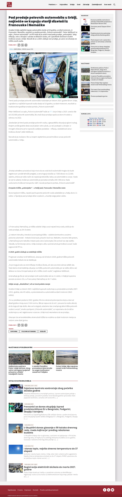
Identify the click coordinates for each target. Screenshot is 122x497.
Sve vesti (107, 4)
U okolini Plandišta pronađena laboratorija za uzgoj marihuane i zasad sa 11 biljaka (42, 369)
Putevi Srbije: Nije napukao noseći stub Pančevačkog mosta (67, 368)
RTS (51, 111)
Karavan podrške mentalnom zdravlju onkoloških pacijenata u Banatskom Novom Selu (101, 21)
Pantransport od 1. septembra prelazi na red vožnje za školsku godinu (101, 41)
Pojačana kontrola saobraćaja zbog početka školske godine (48, 389)
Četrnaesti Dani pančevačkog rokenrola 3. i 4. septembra (100, 90)
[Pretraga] (114, 4)
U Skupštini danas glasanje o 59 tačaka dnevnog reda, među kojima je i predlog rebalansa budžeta (50, 430)
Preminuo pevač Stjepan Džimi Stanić (101, 27)
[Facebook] (105, 490)
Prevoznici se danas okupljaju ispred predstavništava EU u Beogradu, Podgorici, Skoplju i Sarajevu (47, 409)
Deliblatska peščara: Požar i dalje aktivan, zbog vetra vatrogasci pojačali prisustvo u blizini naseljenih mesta (19, 370)
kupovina (13, 331)
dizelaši (43, 331)
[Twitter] (109, 490)
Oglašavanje (12, 490)
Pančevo (52, 4)
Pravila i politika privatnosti (49, 490)
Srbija (72, 4)
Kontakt (35, 490)
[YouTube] (112, 490)
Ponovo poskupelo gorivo (99, 96)
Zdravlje (86, 4)
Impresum (27, 490)
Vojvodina (63, 4)
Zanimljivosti (97, 4)
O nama (20, 490)
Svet (78, 4)
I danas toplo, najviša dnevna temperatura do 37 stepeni (51, 450)
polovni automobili (29, 331)
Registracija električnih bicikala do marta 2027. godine (50, 468)
